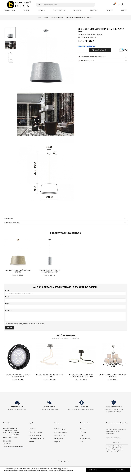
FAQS (81, 442)
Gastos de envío (59, 435)
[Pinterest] (65, 461)
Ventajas (31, 442)
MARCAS (110, 10)
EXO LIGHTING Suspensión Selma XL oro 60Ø (18, 271)
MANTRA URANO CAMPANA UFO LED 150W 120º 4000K (18, 376)
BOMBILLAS (78, 10)
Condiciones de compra (36, 438)
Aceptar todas (120, 470)
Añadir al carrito (100, 50)
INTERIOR (26, 10)
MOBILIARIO (94, 10)
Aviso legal (32, 429)
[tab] (103, 57)
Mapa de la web (85, 438)
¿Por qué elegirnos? (60, 432)
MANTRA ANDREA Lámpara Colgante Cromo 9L (112, 376)
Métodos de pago (60, 429)
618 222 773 (6, 444)
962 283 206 (7, 441)
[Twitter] (61, 461)
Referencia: (81, 37)
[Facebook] (58, 461)
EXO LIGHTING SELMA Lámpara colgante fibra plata (49, 271)
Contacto (83, 429)
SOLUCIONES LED (59, 10)
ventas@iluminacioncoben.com (13, 447)
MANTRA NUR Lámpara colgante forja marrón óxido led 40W (81, 376)
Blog (81, 435)
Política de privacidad (35, 432)
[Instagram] (68, 461)
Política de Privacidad (37, 324)
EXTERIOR (41, 10)
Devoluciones (58, 438)
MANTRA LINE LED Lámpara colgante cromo (49, 376)
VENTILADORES (9, 10)
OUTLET (124, 10)
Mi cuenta (83, 432)
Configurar (93, 470)
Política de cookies (35, 435)
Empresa (57, 442)
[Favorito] (119, 4)
